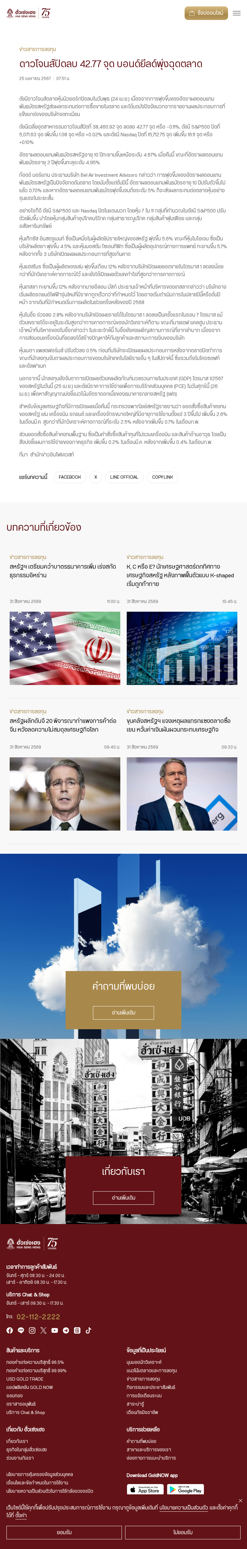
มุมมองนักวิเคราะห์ (144, 1362)
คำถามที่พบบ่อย (141, 1441)
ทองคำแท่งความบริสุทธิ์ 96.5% (35, 1362)
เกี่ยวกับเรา (17, 1441)
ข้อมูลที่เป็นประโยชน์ (146, 1350)
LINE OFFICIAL (124, 477)
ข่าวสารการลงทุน (143, 1379)
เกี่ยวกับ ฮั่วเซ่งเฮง (25, 1429)
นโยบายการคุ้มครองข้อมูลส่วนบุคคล (39, 1474)
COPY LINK (162, 477)
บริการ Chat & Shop (25, 1412)
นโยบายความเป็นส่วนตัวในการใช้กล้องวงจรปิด (49, 1491)
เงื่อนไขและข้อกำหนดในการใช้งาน (37, 1483)
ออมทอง (14, 1396)
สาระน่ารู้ (135, 1404)
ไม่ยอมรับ (183, 1532)
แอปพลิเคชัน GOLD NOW (29, 1387)
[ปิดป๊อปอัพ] (240, 1500)
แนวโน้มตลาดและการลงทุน (152, 1371)
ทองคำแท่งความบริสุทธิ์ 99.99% (36, 1371)
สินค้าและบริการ (23, 1350)
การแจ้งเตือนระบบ (144, 1396)
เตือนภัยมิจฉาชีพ (142, 1412)
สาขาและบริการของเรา (149, 1450)
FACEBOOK (70, 477)
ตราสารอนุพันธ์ (21, 1404)
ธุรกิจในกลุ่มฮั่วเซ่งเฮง (26, 1450)
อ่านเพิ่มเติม (123, 1012)
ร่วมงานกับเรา (20, 1458)
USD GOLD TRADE (24, 1379)
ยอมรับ (64, 1532)
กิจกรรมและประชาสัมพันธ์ (151, 1387)
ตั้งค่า (21, 1515)
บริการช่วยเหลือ (143, 1429)
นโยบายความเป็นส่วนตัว (184, 1507)
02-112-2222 (38, 1316)
